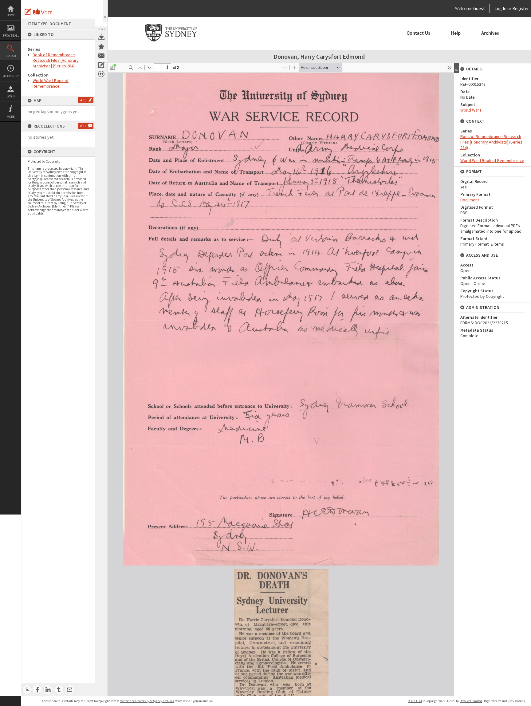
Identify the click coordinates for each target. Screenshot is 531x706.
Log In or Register (499, 8)
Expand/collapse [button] (456, 68)
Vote (43, 11)
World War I (470, 110)
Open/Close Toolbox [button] (105, 11)
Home (11, 15)
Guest (479, 8)
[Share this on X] (27, 686)
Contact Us (418, 33)
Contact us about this (101, 55)
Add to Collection (101, 46)
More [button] (10, 117)
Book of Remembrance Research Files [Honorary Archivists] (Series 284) (56, 60)
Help (456, 33)
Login (11, 96)
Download (101, 37)
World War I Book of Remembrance (51, 83)
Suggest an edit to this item (28, 11)
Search (11, 56)
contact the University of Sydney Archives (147, 701)
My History (10, 76)
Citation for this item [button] (101, 74)
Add (83, 100)
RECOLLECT (415, 701)
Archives (490, 33)
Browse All (10, 35)
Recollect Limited (471, 701)
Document (469, 200)
